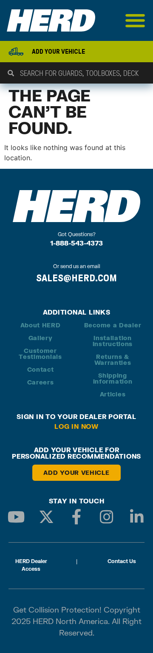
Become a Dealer (113, 325)
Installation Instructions (113, 340)
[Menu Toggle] (135, 20)
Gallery (40, 337)
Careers (40, 382)
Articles (113, 394)
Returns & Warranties (112, 359)
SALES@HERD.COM (76, 277)
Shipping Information (113, 378)
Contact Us (122, 561)
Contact (40, 369)
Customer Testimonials (40, 353)
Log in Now (76, 426)
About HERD (40, 325)
